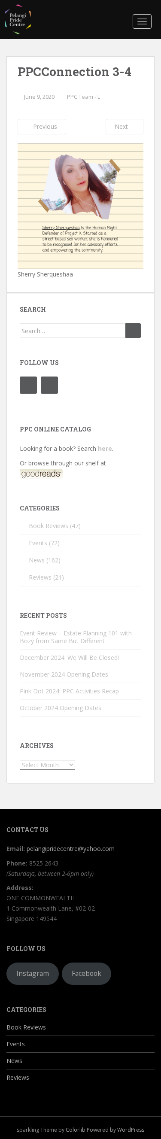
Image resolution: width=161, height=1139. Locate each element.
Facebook (86, 973)
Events (38, 543)
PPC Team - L (83, 96)
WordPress (130, 1129)
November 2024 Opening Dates (64, 674)
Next (122, 126)
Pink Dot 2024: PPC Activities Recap (69, 691)
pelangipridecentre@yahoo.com (71, 848)
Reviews (40, 577)
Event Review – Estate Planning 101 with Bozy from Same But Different (76, 637)
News (37, 560)
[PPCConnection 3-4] (80, 205)
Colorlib (75, 1129)
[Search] (133, 330)
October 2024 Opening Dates (60, 708)
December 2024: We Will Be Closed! (69, 657)
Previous (44, 126)
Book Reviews (48, 526)
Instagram (32, 973)
